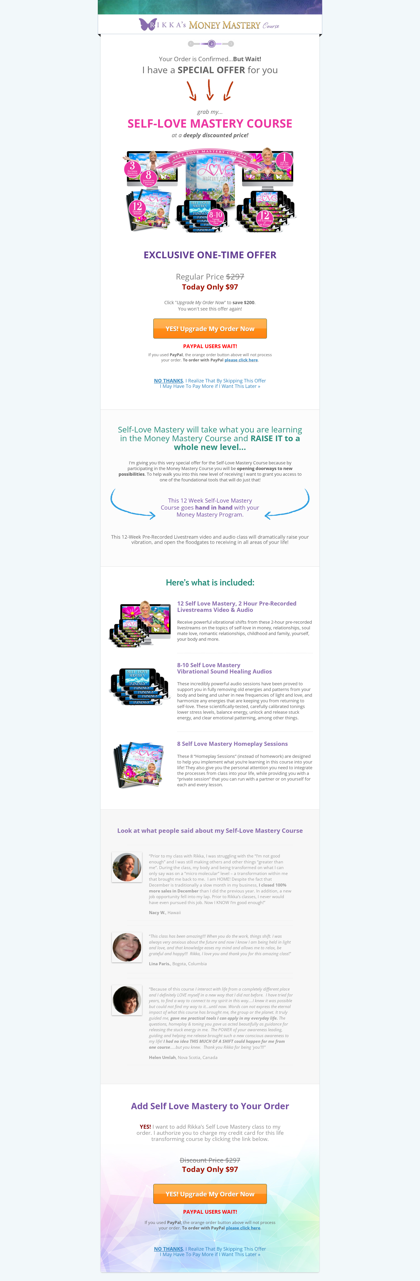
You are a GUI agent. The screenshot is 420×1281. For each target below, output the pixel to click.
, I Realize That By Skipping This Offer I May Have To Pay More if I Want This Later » (210, 383)
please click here (241, 360)
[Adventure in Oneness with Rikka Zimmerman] (210, 17)
